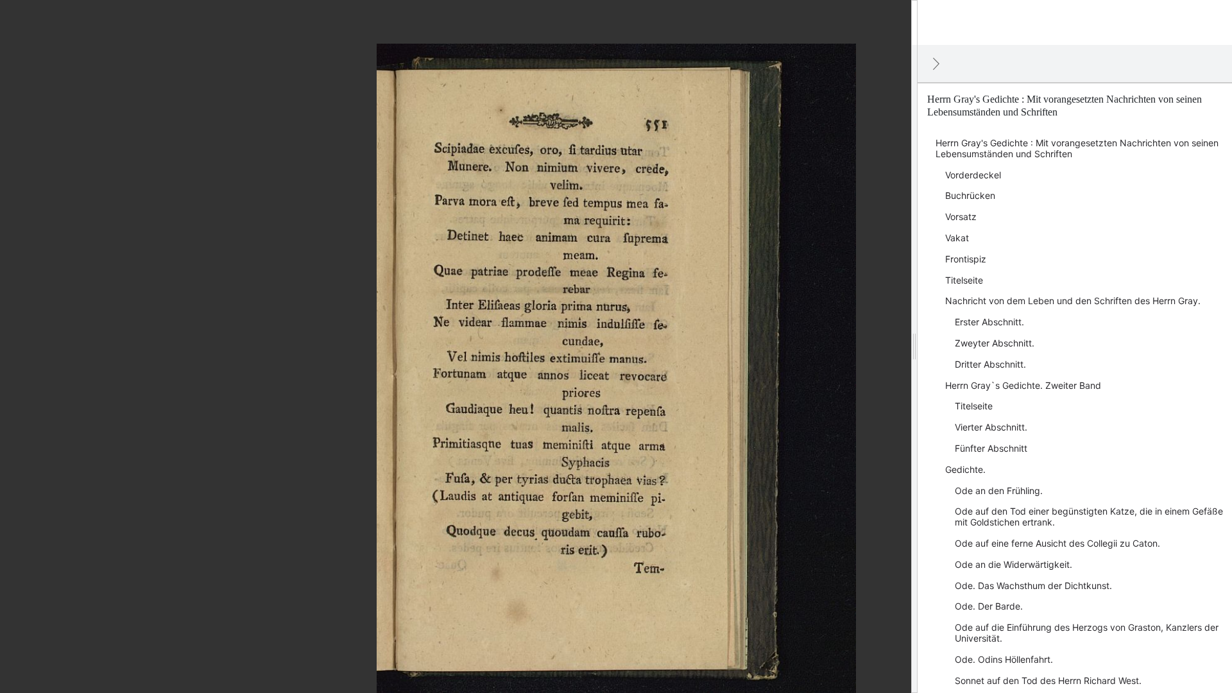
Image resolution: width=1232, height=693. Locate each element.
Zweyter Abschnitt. (994, 343)
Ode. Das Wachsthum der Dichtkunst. (1033, 585)
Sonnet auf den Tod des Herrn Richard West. (1048, 680)
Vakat (957, 237)
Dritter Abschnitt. (990, 364)
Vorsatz (961, 216)
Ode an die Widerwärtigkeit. (1013, 564)
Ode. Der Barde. (989, 606)
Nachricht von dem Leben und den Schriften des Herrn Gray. (1073, 300)
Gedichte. (965, 469)
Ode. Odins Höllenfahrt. (1004, 659)
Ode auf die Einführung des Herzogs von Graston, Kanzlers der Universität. (1087, 633)
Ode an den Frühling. (999, 490)
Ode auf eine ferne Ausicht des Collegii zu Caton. (1057, 543)
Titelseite (964, 280)
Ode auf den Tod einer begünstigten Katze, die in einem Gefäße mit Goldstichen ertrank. (1089, 516)
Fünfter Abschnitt (991, 448)
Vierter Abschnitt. (991, 427)
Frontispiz (965, 258)
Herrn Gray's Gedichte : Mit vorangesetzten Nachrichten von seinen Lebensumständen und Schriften (1077, 148)
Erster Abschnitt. (989, 321)
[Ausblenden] (936, 64)
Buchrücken (970, 195)
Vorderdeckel (973, 174)
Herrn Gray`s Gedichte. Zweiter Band (1023, 385)
